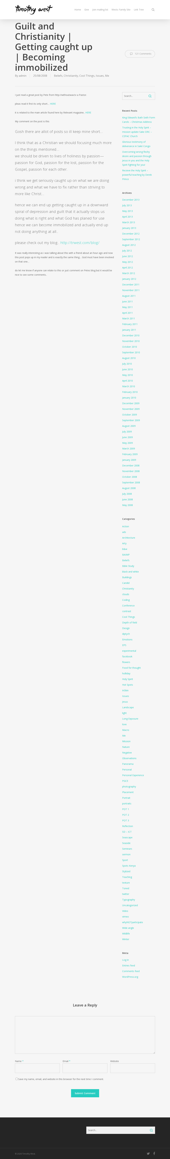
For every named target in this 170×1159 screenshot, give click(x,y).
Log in (125, 959)
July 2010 (127, 363)
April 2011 (127, 312)
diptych (126, 633)
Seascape (127, 837)
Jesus (125, 701)
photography (129, 786)
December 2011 (130, 284)
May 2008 (127, 505)
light (124, 713)
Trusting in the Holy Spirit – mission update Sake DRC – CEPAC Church (137, 132)
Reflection (127, 826)
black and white (130, 571)
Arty (124, 543)
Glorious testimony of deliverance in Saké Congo (136, 144)
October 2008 (129, 476)
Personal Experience (133, 775)
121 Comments (142, 53)
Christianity (71, 76)
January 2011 (129, 329)
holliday (126, 673)
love (124, 724)
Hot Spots (127, 684)
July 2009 (127, 431)
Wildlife (126, 933)
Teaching (127, 877)
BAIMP (126, 554)
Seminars (127, 848)
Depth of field (129, 622)
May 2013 (127, 211)
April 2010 (127, 380)
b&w (124, 549)
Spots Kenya (129, 865)
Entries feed (128, 965)
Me (107, 76)
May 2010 (127, 375)
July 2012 (127, 250)
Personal (127, 769)
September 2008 (131, 482)
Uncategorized (130, 905)
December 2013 (130, 199)
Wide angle (128, 927)
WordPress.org (130, 976)
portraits (126, 803)
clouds (125, 594)
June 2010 (127, 369)
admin (22, 76)
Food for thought (131, 667)
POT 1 (125, 809)
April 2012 (127, 267)
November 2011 (131, 290)
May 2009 (127, 442)
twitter (125, 894)
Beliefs (58, 76)
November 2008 (131, 471)
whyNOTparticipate (132, 922)
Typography (128, 899)
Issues (100, 76)
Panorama (127, 763)
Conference (128, 605)
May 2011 (127, 307)
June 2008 (127, 499)
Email (66, 1061)
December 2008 (130, 465)
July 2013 (127, 205)
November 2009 (131, 409)
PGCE (125, 780)
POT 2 (125, 814)
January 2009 (129, 459)
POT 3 (125, 820)
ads (124, 532)
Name (19, 1061)
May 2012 (127, 261)
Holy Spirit (127, 679)
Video (125, 910)
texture (126, 882)
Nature (126, 746)
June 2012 (127, 256)
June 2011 (127, 301)
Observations (129, 758)
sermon (126, 854)
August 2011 (129, 295)
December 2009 (130, 403)
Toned (125, 888)
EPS (124, 645)
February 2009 (130, 454)
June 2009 (127, 437)
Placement (128, 792)
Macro (125, 730)
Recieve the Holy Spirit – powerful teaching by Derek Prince (137, 175)
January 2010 (129, 397)
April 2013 (127, 216)
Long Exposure (130, 718)
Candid (125, 582)
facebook (127, 656)
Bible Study (128, 566)
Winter (125, 939)
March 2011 (128, 318)
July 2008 (127, 493)
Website (114, 1061)
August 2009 (129, 425)
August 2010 (129, 358)
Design (126, 628)
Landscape (128, 707)
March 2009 (128, 448)
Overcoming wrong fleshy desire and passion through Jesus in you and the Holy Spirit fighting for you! (136, 158)
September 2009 (131, 420)
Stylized (126, 871)
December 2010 (130, 335)
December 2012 (130, 233)
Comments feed (131, 971)
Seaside (126, 843)
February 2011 (130, 324)
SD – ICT (127, 831)
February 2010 (130, 392)
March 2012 (128, 273)
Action (125, 526)
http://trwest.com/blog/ (80, 242)
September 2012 (131, 239)
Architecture (128, 537)
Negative (127, 752)
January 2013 (129, 228)
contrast (126, 611)
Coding (126, 599)
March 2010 (128, 386)
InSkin (125, 690)
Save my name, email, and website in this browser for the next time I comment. (61, 1079)
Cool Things (86, 76)
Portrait (126, 797)
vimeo (125, 916)
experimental (129, 650)
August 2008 (129, 488)
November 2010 (131, 341)
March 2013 (128, 222)
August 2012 (129, 245)
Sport (125, 860)
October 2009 (129, 414)
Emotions (127, 639)
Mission (126, 741)
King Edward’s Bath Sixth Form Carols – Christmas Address (138, 119)
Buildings (127, 577)
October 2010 (129, 346)
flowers (126, 662)
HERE (53, 103)
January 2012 (129, 278)
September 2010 (131, 352)
